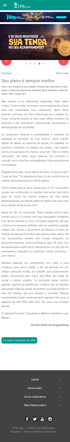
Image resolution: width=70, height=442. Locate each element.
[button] (5, 5)
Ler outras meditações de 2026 (19, 340)
